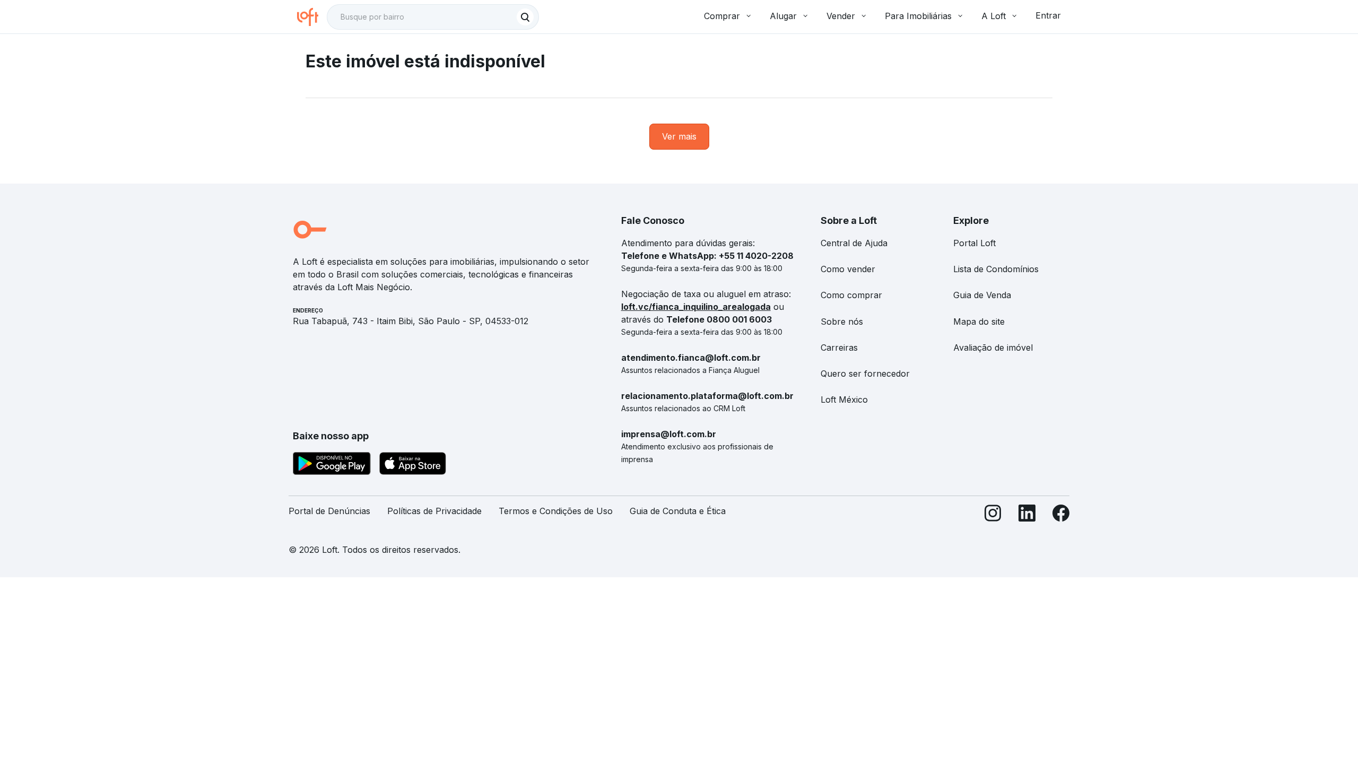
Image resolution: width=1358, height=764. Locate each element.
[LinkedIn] (1027, 515)
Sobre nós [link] (842, 321)
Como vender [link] (848, 269)
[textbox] (433, 17)
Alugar (783, 16)
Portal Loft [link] (974, 243)
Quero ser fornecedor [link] (865, 373)
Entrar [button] (1048, 15)
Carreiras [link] (839, 347)
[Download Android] (332, 465)
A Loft (993, 16)
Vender (840, 16)
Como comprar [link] (851, 295)
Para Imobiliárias (918, 16)
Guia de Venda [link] (982, 295)
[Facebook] (1060, 515)
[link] (679, 137)
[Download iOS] (412, 465)
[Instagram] (993, 515)
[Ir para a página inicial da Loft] (312, 17)
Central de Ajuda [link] (854, 243)
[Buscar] (525, 16)
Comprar (722, 16)
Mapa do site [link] (979, 321)
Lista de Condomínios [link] (996, 269)
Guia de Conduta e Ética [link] (678, 511)
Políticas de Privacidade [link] (434, 511)
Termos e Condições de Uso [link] (556, 511)
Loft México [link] (844, 399)
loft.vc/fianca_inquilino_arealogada (696, 306)
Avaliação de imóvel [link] (993, 347)
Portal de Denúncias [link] (329, 511)
